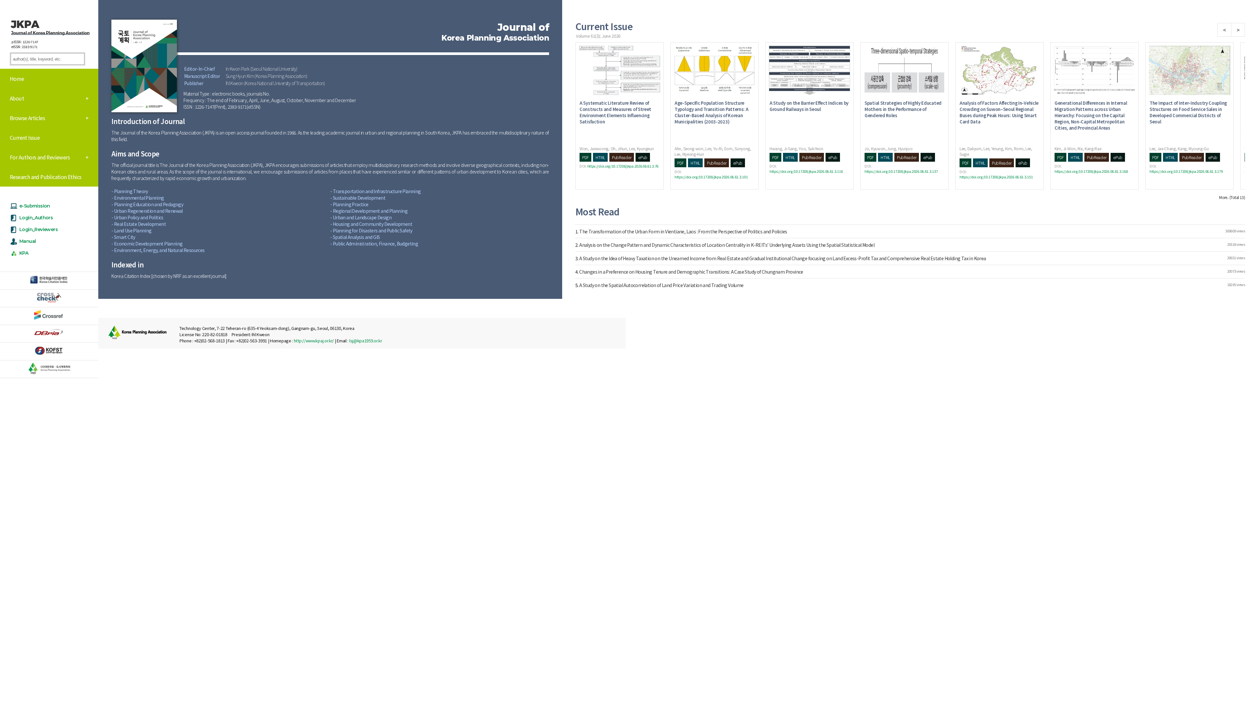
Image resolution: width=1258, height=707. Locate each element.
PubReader (621, 157)
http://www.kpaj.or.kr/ (314, 340)
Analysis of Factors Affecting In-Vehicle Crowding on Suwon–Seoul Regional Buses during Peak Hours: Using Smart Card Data (999, 112)
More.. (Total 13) (1232, 197)
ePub (642, 157)
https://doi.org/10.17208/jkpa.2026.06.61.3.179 (1186, 171)
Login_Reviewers (38, 229)
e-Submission (34, 206)
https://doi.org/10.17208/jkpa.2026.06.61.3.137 (901, 171)
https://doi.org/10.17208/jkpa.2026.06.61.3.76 (623, 166)
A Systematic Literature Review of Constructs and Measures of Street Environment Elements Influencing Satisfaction (615, 112)
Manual (27, 241)
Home (17, 78)
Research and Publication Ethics (45, 177)
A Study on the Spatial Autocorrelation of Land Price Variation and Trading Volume (661, 285)
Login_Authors (36, 218)
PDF (585, 157)
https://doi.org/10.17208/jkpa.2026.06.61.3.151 (996, 176)
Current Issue (25, 137)
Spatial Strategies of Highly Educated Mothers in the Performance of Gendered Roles (903, 109)
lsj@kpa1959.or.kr (365, 340)
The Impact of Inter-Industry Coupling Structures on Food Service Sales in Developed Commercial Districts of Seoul (1188, 112)
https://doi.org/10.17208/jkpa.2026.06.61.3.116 (806, 171)
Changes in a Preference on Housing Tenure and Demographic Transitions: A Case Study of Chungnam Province (691, 271)
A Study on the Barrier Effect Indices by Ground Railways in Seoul (809, 106)
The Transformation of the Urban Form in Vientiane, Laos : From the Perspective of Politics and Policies (683, 231)
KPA (23, 253)
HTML (600, 157)
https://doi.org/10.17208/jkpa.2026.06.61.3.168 (1091, 171)
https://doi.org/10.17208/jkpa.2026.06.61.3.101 (711, 176)
